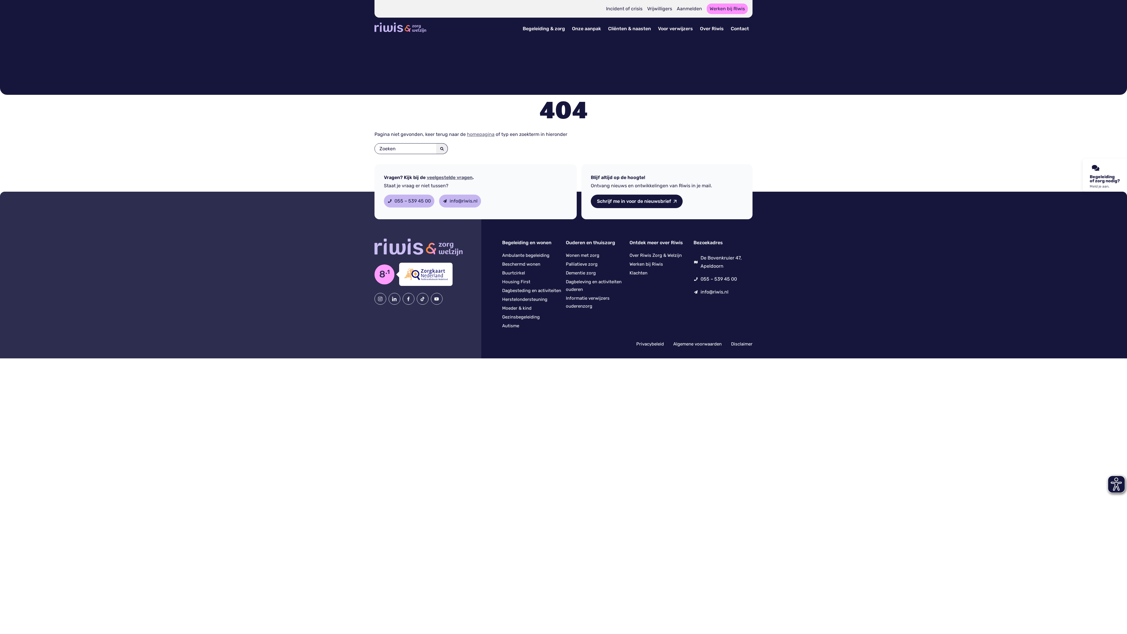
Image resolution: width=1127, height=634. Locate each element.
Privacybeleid (650, 344)
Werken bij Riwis (727, 8)
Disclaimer (742, 344)
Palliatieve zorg (582, 264)
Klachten (638, 273)
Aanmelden (689, 8)
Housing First (516, 281)
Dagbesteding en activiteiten (531, 290)
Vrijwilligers (659, 8)
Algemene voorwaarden (697, 344)
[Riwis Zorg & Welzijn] (400, 33)
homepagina (481, 134)
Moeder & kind (517, 308)
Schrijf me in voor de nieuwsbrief (634, 201)
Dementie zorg (581, 273)
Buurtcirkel (513, 273)
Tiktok (422, 299)
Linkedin (394, 299)
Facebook (408, 299)
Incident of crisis (624, 8)
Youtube (437, 299)
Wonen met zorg (582, 255)
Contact (740, 28)
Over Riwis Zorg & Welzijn (656, 255)
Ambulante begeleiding (525, 255)
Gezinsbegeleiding (521, 317)
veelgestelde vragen (450, 178)
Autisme (510, 325)
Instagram (380, 299)
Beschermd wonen (521, 264)
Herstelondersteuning (524, 299)
